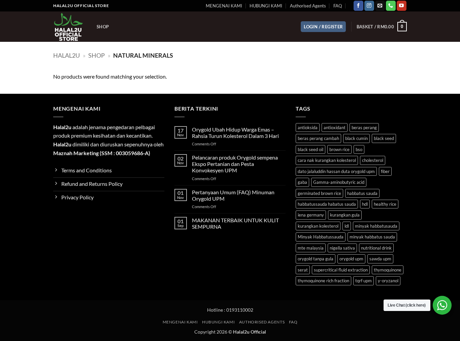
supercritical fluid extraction (341, 270)
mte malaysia (311, 248)
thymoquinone (387, 270)
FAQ (337, 5)
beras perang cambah (318, 138)
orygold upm (351, 258)
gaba (302, 182)
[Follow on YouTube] (401, 6)
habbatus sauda (362, 193)
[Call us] (391, 6)
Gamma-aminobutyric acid (338, 182)
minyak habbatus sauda (372, 236)
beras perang (364, 127)
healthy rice (385, 204)
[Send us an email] (380, 6)
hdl (365, 204)
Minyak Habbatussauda (320, 236)
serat (303, 270)
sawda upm (380, 258)
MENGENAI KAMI (224, 5)
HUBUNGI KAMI (266, 5)
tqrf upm (363, 280)
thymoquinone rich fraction (323, 280)
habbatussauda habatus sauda (327, 204)
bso (359, 149)
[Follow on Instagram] (369, 6)
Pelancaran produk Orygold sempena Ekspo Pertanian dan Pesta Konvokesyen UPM (235, 163)
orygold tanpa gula (315, 258)
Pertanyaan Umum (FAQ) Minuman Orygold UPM (233, 195)
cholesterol (372, 160)
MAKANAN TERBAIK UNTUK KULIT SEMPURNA (235, 223)
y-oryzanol (388, 280)
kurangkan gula (345, 215)
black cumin (356, 138)
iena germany (311, 215)
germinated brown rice (319, 193)
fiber (385, 171)
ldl (346, 226)
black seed (384, 138)
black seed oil (310, 149)
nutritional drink (376, 248)
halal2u (66, 55)
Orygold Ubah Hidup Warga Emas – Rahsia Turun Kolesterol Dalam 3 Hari (235, 132)
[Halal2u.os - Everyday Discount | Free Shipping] (70, 26)
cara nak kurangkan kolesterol (327, 160)
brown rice (339, 149)
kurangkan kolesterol (318, 226)
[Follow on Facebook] (358, 6)
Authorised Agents (308, 5)
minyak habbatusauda (376, 226)
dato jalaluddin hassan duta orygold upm (336, 171)
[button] (323, 26)
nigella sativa (342, 248)
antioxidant (335, 127)
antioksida (308, 127)
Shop (103, 26)
